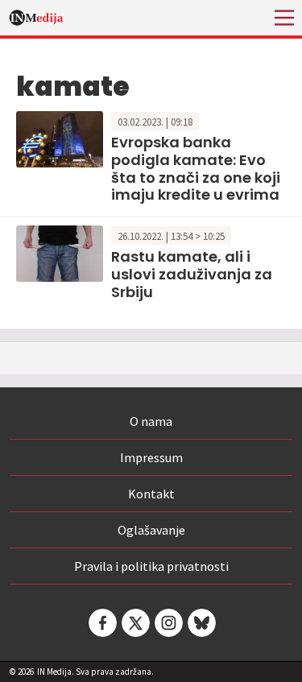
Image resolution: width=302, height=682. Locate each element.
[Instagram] (167, 623)
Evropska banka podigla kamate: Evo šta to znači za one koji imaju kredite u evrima (195, 168)
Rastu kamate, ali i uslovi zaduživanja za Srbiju (191, 273)
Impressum (151, 457)
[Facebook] (101, 623)
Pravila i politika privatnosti (151, 566)
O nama (151, 421)
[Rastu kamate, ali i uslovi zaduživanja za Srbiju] (59, 252)
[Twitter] (134, 623)
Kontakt (151, 494)
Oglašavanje (151, 530)
